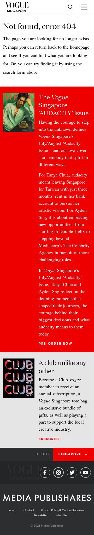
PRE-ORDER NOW (55, 343)
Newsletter (41, 515)
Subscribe (49, 439)
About (12, 510)
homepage (79, 47)
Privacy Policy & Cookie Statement (63, 510)
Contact (29, 510)
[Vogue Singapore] (17, 7)
